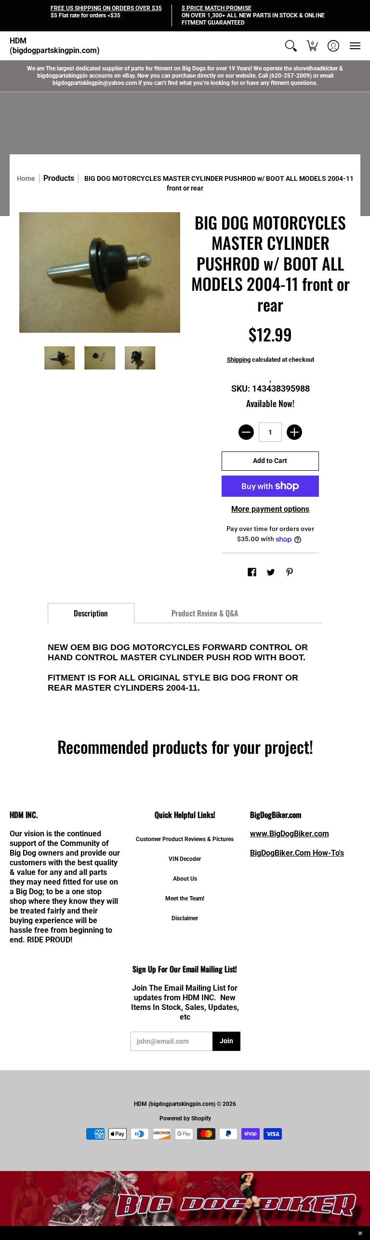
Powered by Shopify (185, 1118)
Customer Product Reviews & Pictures (185, 839)
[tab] (91, 613)
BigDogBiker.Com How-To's (297, 853)
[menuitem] (291, 45)
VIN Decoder (185, 859)
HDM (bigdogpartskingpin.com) (55, 45)
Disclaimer (185, 918)
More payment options (270, 509)
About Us (185, 878)
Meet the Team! (184, 898)
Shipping (239, 359)
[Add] (294, 432)
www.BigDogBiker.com (289, 833)
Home (26, 178)
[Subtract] (246, 432)
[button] (291, 45)
